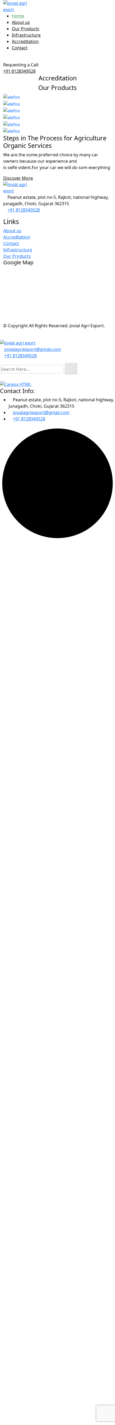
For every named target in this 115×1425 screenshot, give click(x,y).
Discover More (18, 178)
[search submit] (71, 368)
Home (18, 16)
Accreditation (25, 41)
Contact (20, 48)
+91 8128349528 (19, 71)
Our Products (25, 29)
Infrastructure (26, 35)
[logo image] (18, 343)
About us (21, 22)
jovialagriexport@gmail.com (32, 349)
